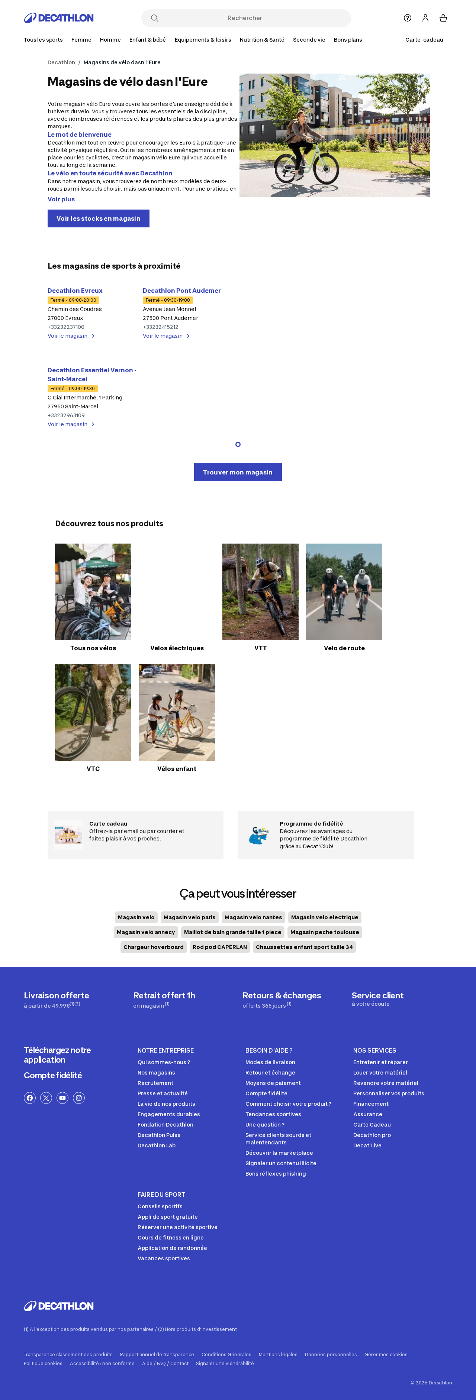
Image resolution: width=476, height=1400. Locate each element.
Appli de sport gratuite (168, 1216)
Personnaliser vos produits (388, 1093)
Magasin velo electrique (324, 917)
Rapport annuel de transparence (157, 1354)
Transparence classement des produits (68, 1354)
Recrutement (155, 1083)
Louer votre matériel (380, 1072)
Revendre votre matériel (385, 1083)
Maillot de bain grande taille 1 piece (233, 932)
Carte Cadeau (372, 1124)
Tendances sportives (273, 1114)
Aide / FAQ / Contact (165, 1363)
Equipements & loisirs (203, 39)
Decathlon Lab (157, 1145)
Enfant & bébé (147, 39)
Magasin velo (136, 917)
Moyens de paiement (273, 1083)
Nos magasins (156, 1072)
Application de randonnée (172, 1248)
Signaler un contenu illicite (280, 1163)
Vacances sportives (164, 1258)
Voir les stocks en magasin (99, 218)
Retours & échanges (281, 1000)
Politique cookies (43, 1363)
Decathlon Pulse (159, 1135)
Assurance (367, 1114)
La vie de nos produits (166, 1104)
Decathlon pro (372, 1135)
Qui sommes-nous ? (164, 1062)
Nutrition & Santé (262, 39)
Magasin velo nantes (253, 917)
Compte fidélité (53, 1075)
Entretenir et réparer (380, 1062)
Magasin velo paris (190, 917)
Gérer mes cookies (386, 1354)
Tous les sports (43, 39)
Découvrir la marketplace (279, 1153)
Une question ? (264, 1124)
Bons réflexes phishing (275, 1173)
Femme (81, 39)
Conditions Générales (226, 1354)
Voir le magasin (67, 336)
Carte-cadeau (424, 39)
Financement (371, 1104)
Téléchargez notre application (57, 1054)
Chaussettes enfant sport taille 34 (304, 947)
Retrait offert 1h (164, 1000)
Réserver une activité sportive (178, 1227)
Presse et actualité (163, 1093)
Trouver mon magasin (238, 472)
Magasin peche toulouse (324, 932)
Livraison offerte (56, 1000)
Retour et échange (270, 1072)
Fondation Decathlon (165, 1124)
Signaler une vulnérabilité (225, 1363)
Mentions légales (278, 1354)
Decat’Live (367, 1145)
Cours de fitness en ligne (171, 1237)
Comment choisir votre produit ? (288, 1104)
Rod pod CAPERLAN (220, 947)
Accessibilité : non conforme (102, 1363)
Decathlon (61, 62)
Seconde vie (309, 39)
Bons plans (348, 39)
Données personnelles (331, 1354)
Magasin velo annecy (146, 932)
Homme (110, 39)
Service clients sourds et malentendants (278, 1138)
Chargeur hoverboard (153, 947)
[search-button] (154, 19)
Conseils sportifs (160, 1206)
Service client (378, 999)
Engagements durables (169, 1114)
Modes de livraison (270, 1062)
